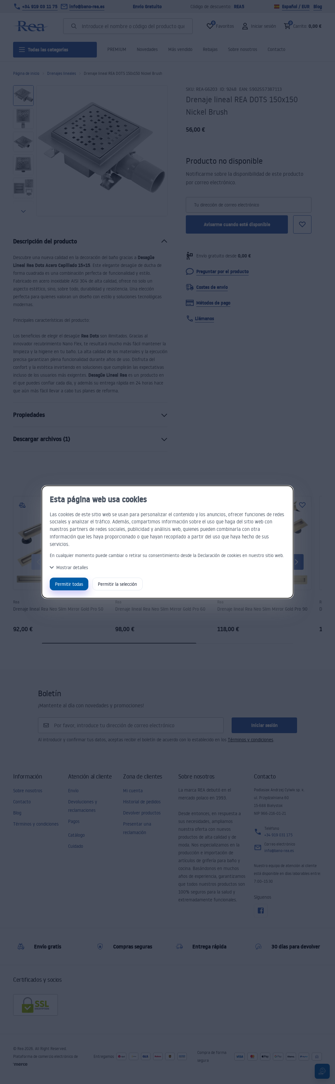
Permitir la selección (117, 584)
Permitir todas (69, 584)
